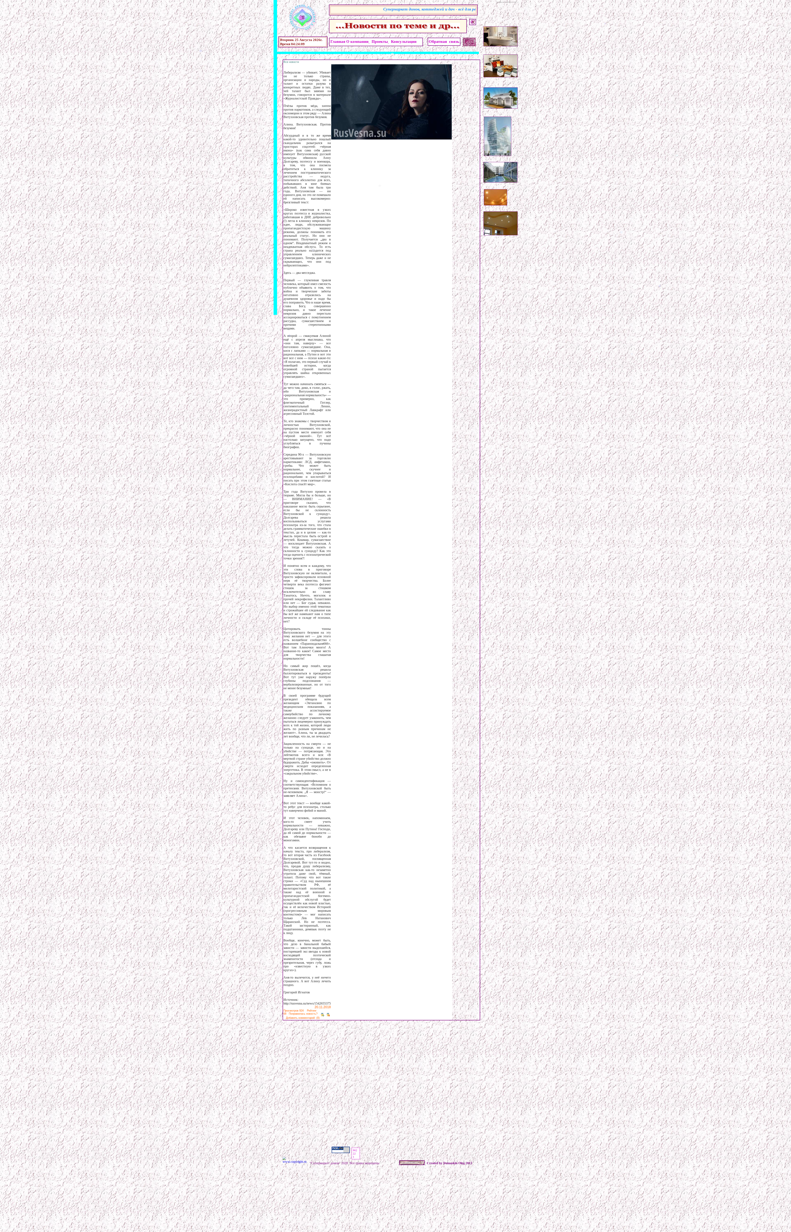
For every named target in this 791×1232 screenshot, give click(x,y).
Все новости (291, 61)
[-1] (328, 1013)
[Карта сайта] (472, 22)
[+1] (322, 1013)
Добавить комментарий (300, 1017)
